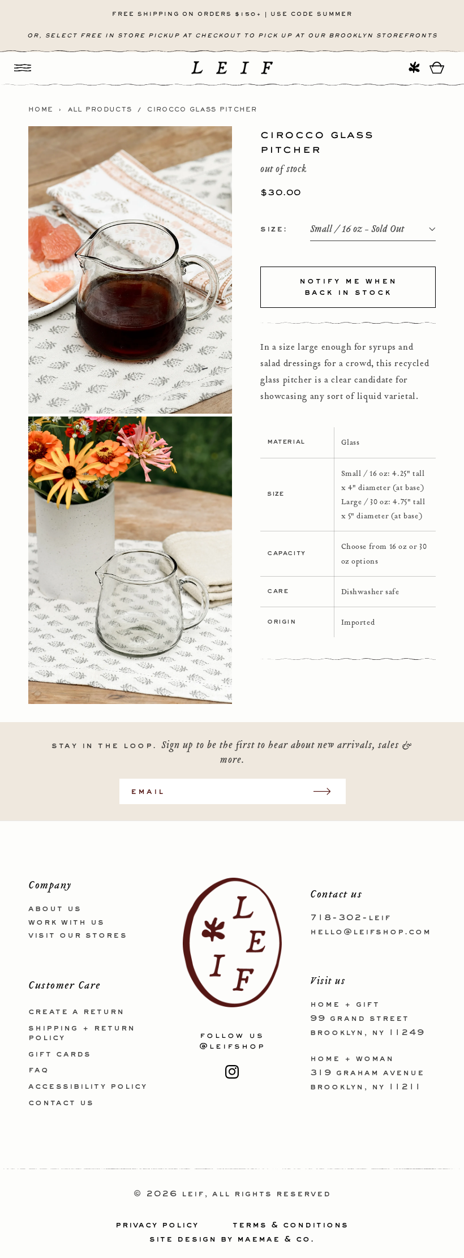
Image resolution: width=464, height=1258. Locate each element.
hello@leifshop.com (370, 932)
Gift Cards (59, 1054)
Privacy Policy (157, 1225)
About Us (54, 909)
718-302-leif (350, 918)
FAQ (38, 1070)
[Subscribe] (328, 791)
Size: (273, 229)
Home (40, 110)
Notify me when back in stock (348, 287)
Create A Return (76, 1012)
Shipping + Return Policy (81, 1033)
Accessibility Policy (87, 1086)
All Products (100, 110)
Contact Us (61, 1103)
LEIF (193, 1194)
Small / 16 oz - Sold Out (357, 229)
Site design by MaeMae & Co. (232, 1239)
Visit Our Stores (77, 935)
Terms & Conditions (291, 1225)
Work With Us (66, 922)
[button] (22, 68)
